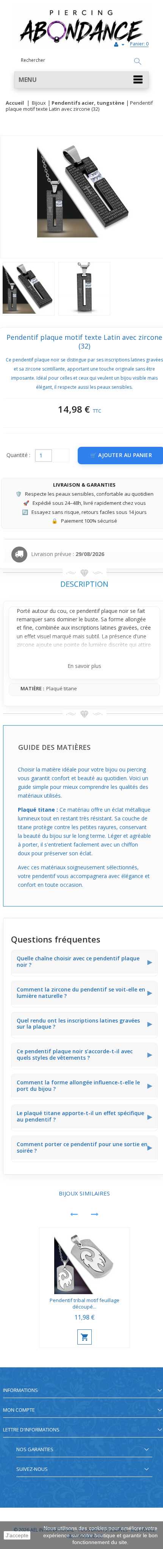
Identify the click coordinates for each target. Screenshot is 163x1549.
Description (84, 584)
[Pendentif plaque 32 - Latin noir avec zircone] (28, 289)
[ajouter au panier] (84, 1337)
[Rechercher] (138, 62)
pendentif (88, 610)
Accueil (15, 103)
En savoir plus (84, 665)
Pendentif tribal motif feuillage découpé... (84, 1303)
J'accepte (17, 1535)
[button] (81, 79)
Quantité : (18, 455)
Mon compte (19, 1409)
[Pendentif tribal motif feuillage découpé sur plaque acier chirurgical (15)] (84, 1261)
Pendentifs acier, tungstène (88, 103)
